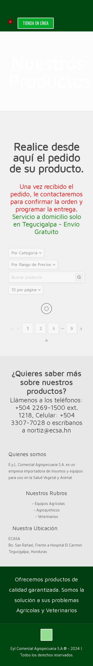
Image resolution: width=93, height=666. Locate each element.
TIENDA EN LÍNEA (36, 23)
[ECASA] (46, 8)
